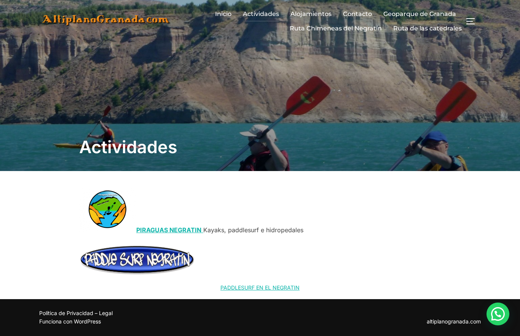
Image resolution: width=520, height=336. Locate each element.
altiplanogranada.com (454, 321)
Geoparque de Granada (419, 13)
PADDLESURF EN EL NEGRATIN (260, 287)
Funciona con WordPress (70, 321)
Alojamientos (311, 13)
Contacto (357, 13)
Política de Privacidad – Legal (76, 313)
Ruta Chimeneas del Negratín (336, 28)
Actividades (261, 13)
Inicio (223, 13)
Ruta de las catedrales (427, 28)
